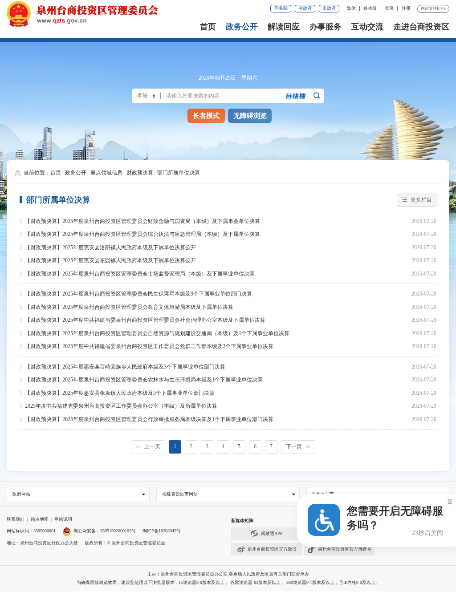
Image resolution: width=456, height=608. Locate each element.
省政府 (305, 8)
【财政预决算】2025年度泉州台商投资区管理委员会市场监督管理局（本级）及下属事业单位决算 (140, 274)
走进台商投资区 (421, 26)
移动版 (370, 8)
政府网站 (21, 493)
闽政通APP (272, 533)
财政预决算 (139, 173)
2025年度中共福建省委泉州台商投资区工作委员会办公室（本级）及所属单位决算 (121, 406)
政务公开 (242, 26)
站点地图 (40, 519)
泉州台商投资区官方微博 (272, 549)
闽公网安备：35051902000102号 (104, 530)
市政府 (329, 8)
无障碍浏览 (250, 115)
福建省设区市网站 (180, 493)
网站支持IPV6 (433, 8)
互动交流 (367, 26)
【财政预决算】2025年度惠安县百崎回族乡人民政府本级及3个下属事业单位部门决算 (125, 367)
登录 (389, 8)
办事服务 (325, 26)
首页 (208, 26)
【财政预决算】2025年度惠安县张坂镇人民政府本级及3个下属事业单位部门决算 (120, 393)
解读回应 (284, 26)
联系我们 (15, 519)
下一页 (298, 446)
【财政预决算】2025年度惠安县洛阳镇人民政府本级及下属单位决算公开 (110, 247)
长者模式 (206, 115)
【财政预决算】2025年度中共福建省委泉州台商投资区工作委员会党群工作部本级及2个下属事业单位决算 (149, 346)
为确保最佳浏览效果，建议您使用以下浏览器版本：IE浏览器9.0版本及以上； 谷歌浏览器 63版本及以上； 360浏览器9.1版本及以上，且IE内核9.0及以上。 (228, 582)
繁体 (351, 8)
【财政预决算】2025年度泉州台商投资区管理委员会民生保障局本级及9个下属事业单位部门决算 (138, 294)
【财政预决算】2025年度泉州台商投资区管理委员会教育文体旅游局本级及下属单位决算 (129, 307)
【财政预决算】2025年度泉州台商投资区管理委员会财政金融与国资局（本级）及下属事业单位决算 (142, 221)
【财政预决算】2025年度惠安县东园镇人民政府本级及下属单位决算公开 (110, 260)
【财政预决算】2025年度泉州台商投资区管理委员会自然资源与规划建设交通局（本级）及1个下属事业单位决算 (157, 333)
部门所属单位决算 (178, 173)
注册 (406, 8)
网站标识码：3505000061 (31, 530)
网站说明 (63, 519)
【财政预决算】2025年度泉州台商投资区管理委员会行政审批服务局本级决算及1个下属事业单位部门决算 (149, 419)
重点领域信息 (106, 173)
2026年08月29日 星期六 (228, 78)
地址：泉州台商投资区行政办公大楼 (42, 542)
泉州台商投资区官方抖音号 (344, 549)
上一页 (148, 446)
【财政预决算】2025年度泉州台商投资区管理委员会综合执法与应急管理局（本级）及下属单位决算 (142, 234)
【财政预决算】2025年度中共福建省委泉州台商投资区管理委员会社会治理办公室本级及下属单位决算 (145, 320)
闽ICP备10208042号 (161, 530)
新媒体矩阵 (242, 520)
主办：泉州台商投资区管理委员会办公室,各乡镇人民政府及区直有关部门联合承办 (228, 574)
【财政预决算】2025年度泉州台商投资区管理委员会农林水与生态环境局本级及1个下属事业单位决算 (144, 380)
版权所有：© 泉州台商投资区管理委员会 (125, 542)
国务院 (281, 8)
